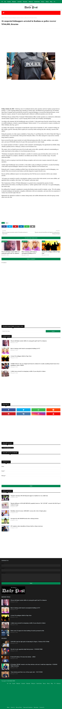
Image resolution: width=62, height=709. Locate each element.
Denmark (25, 1)
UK (5, 1)
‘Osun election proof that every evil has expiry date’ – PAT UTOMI (26, 672)
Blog (51, 1)
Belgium (14, 1)
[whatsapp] (38, 409)
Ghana (47, 1)
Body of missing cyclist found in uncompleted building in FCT (29, 252)
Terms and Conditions (28, 707)
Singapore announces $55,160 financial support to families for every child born (29, 495)
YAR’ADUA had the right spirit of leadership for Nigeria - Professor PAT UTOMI (30, 641)
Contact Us (42, 707)
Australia (19, 1)
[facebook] (9, 409)
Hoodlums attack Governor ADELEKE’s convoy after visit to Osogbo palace (28, 511)
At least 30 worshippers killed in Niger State (51, 252)
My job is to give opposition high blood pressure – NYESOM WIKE (26, 649)
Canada (9, 1)
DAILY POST (12, 681)
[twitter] (23, 409)
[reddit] (53, 409)
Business (58, 683)
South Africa (37, 1)
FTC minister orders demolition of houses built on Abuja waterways (27, 526)
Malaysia (31, 1)
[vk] (23, 413)
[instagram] (38, 413)
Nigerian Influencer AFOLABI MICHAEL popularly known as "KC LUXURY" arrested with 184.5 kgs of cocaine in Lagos (35, 504)
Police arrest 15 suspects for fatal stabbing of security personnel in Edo (27, 630)
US (2, 1)
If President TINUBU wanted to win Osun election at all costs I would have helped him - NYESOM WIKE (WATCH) (34, 665)
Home (3, 17)
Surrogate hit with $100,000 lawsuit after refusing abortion (24, 518)
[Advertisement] (31, 40)
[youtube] (53, 413)
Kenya (42, 1)
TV (54, 1)
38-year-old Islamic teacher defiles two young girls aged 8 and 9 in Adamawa (11, 252)
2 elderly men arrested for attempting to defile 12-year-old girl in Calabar (28, 371)
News (6, 17)
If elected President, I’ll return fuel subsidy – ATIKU (23, 657)
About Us (13, 707)
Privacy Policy (19, 707)
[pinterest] (9, 413)
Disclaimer (36, 707)
